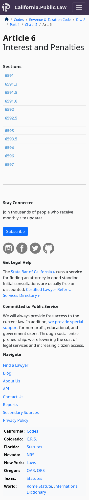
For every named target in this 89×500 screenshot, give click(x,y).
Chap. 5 (31, 24)
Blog (7, 373)
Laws (31, 462)
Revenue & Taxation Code (50, 19)
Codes (19, 19)
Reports (10, 404)
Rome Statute (39, 486)
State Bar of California (31, 271)
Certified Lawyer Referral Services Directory (37, 292)
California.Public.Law (41, 7)
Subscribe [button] (15, 231)
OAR (31, 470)
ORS (41, 470)
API (6, 389)
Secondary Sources (21, 412)
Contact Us (13, 396)
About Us (11, 381)
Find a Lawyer (15, 365)
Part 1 (15, 24)
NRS (30, 454)
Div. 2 (80, 19)
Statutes (34, 447)
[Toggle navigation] (79, 7)
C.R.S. (32, 439)
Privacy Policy (15, 420)
